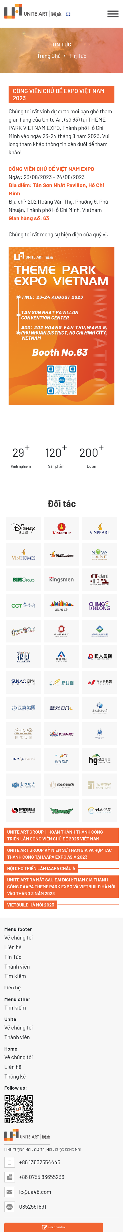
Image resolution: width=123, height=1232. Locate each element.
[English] (68, 14)
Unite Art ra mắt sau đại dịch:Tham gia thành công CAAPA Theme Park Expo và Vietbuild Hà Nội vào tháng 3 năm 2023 (61, 886)
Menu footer (18, 929)
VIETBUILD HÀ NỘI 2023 (30, 904)
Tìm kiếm (15, 976)
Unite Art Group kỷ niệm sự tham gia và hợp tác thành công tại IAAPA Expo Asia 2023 (59, 853)
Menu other (17, 999)
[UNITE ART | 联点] (32, 13)
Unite (10, 1019)
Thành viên (17, 966)
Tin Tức (12, 956)
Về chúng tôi (18, 937)
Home (10, 1048)
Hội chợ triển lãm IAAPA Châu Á (41, 868)
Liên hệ (12, 947)
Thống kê (15, 1076)
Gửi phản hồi (57, 1227)
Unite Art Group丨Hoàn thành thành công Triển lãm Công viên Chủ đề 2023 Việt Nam (55, 835)
